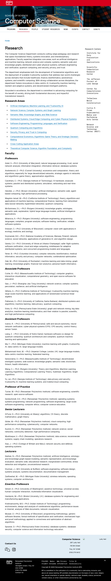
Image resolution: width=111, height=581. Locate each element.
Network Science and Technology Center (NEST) (93, 128)
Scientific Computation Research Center (93, 70)
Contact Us (19, 573)
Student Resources (51, 29)
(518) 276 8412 (74, 552)
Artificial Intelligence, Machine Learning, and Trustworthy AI (36, 106)
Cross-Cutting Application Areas (24, 144)
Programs (11, 29)
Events (75, 29)
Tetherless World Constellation (93, 100)
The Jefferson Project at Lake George (93, 81)
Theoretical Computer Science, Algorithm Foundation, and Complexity (41, 148)
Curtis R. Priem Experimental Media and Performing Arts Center (93, 114)
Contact (86, 29)
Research (23, 29)
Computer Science (32, 21)
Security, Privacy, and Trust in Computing (28, 132)
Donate (97, 29)
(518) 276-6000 (21, 570)
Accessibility (75, 564)
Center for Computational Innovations (94, 91)
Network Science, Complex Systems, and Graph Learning (35, 110)
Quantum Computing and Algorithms (26, 128)
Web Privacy (62, 561)
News (66, 29)
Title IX (72, 561)
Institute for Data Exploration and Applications (93, 57)
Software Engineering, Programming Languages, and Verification (38, 123)
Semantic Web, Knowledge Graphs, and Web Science (33, 114)
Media (52, 561)
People (35, 29)
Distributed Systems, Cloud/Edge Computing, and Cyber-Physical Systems (43, 119)
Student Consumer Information (54, 564)
